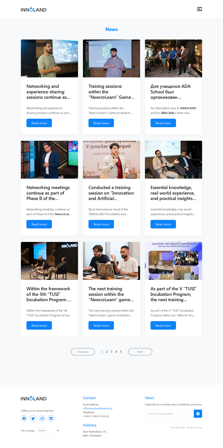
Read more (39, 123)
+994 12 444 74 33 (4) (96, 416)
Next (140, 352)
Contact (89, 397)
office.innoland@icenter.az (97, 408)
